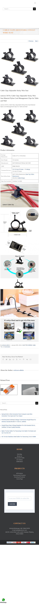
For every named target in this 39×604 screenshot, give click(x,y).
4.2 (18, 169)
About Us (19, 456)
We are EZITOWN (19, 458)
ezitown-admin (6, 345)
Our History (19, 459)
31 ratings (27, 169)
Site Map (19, 454)
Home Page (19, 479)
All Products (19, 473)
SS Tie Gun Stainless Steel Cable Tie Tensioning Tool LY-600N (19, 436)
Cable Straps (21, 178)
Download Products (19, 477)
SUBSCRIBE (12, 504)
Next (36, 41)
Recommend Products (19, 475)
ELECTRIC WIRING (27, 345)
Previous (31, 41)
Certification (19, 461)
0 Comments (6, 347)
